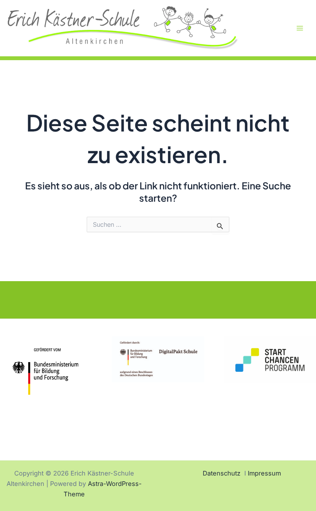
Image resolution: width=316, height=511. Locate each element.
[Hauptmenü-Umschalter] (299, 28)
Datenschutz (221, 473)
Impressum (264, 473)
